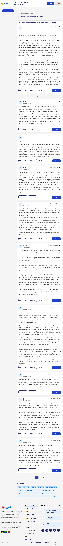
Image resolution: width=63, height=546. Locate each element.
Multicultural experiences (51, 487)
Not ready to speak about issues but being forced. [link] (32, 16)
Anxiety (19, 487)
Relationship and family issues (27, 13)
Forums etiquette (31, 518)
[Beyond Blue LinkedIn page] (59, 532)
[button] (20, 90)
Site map (55, 543)
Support (58, 3)
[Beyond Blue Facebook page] (43, 532)
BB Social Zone (26, 487)
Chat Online (49, 517)
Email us (48, 523)
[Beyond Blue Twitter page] (55, 532)
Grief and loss (41, 487)
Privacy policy (48, 542)
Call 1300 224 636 (51, 511)
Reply (56, 90)
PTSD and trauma (21, 490)
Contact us (30, 542)
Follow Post (32, 90)
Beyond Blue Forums (6, 3)
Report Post (41, 90)
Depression (33, 487)
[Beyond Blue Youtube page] (47, 532)
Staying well (20, 493)
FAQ (28, 511)
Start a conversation (8, 10)
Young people (54, 496)
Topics (15, 2)
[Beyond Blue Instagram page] (51, 532)
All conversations (24, 2)
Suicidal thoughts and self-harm (32, 493)
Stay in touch (28, 539)
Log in (42, 3)
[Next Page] (43, 477)
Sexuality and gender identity (48, 490)
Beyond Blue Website (6, 507)
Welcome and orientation (44, 496)
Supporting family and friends (47, 493)
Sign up (50, 3)
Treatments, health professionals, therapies (27, 496)
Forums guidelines (18, 4)
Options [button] (59, 10)
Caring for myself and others (36, 10)
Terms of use (39, 542)
